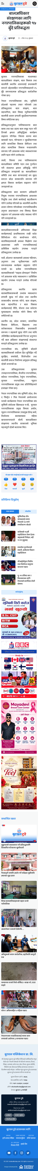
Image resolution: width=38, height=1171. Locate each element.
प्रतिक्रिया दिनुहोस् (10, 500)
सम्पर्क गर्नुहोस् (19, 1115)
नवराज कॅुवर (20, 1138)
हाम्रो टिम (24, 1144)
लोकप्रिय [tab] (28, 511)
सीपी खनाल (31, 1138)
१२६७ (25, 1080)
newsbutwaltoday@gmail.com (19, 1104)
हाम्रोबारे (8, 1115)
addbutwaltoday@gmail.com (19, 1110)
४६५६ (25, 1077)
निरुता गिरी (15, 1145)
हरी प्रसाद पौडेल (8, 1138)
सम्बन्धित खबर (8, 819)
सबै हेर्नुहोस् (19, 592)
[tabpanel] (19, 555)
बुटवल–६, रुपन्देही (21, 1090)
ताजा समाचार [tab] (10, 511)
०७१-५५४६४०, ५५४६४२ (20, 1083)
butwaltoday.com (14, 1161)
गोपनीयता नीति (10, 1119)
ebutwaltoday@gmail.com (21, 1087)
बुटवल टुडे (11, 38)
